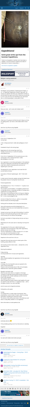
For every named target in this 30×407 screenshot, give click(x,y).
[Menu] (2, 8)
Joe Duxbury (4, 80)
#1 (28, 88)
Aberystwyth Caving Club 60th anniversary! (16, 365)
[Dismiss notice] (28, 50)
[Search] (28, 8)
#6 (28, 335)
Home (25, 403)
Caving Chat (10, 361)
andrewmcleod (6, 375)
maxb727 (5, 355)
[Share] (27, 88)
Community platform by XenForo (12, 405)
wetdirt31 (5, 361)
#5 (28, 318)
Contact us (3, 403)
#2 (28, 106)
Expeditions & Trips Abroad (15, 375)
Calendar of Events (11, 355)
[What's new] (25, 8)
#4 (28, 136)
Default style (4, 401)
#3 (28, 117)
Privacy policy (17, 403)
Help (22, 403)
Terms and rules (9, 403)
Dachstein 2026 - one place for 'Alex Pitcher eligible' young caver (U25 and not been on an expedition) (16, 372)
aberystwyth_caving (7, 366)
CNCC (5, 383)
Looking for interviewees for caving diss (14, 359)
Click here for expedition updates (9, 65)
